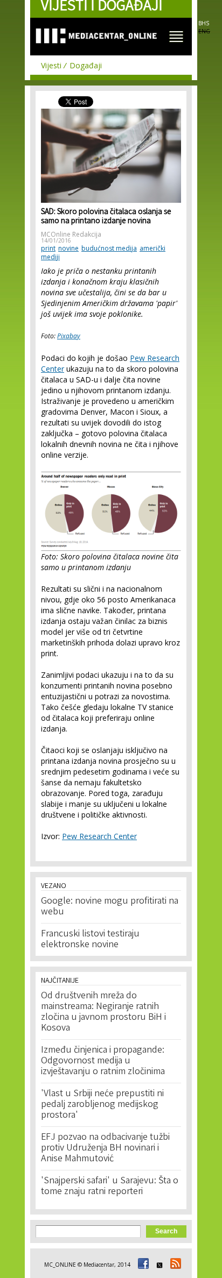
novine (68, 248)
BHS (203, 23)
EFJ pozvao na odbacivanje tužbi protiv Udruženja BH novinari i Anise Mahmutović (105, 1148)
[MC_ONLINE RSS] (174, 1264)
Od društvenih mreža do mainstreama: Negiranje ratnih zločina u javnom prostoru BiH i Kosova (103, 1012)
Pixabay (68, 335)
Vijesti (51, 65)
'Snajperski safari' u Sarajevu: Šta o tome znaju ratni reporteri (109, 1186)
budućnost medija (109, 248)
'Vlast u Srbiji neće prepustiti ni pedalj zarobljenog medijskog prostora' (102, 1105)
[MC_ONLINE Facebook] (142, 1264)
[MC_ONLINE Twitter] (158, 1264)
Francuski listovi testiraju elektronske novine (90, 939)
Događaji (86, 65)
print (48, 248)
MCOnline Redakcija (71, 234)
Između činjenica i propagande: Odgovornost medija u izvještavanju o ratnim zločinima (103, 1061)
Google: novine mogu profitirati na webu (109, 906)
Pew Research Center (99, 836)
